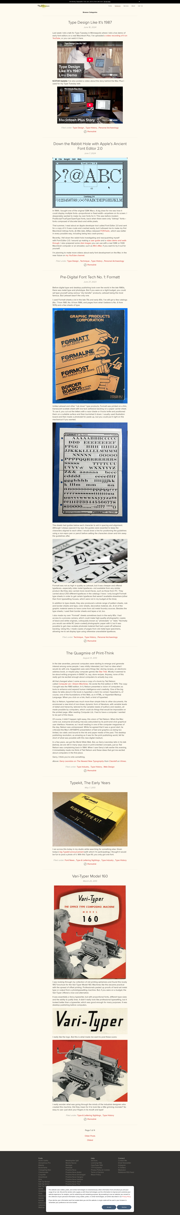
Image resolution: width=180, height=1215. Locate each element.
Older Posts (90, 1136)
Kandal (41, 1200)
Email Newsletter (124, 1163)
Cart (139, 6)
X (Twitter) (122, 1168)
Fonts (110, 6)
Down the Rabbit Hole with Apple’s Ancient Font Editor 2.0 (90, 146)
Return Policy (96, 1175)
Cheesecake (43, 1172)
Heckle (41, 1198)
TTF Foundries (96, 1168)
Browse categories (90, 12)
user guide (95, 240)
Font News (69, 860)
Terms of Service (97, 1172)
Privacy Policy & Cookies (100, 1170)
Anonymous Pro (44, 1163)
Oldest (90, 1140)
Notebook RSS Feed (126, 1172)
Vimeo (123, 761)
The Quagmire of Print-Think (90, 653)
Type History (91, 128)
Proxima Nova (71, 1170)
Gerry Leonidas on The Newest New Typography (81, 761)
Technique (84, 261)
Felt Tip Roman (44, 1182)
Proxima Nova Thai (73, 1184)
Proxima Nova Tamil (73, 1182)
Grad (40, 1193)
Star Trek (103, 671)
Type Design (78, 128)
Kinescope (42, 1203)
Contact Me (122, 1160)
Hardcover (42, 1196)
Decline (124, 1207)
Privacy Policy (126, 1196)
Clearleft (113, 761)
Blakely (41, 1165)
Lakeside (41, 1205)
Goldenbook (43, 1191)
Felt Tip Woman (44, 1186)
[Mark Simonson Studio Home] (44, 6)
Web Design (109, 767)
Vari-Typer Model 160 (90, 876)
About (133, 6)
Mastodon (122, 1170)
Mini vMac (97, 246)
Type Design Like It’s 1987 (90, 22)
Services (126, 6)
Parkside (69, 1168)
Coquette (42, 1175)
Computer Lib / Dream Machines (73, 684)
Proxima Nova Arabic (74, 1172)
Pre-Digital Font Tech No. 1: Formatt (90, 277)
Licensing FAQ (96, 1163)
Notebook (117, 6)
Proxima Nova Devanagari (76, 1175)
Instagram (122, 1165)
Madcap (41, 1207)
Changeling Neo (44, 1170)
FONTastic (105, 231)
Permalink (91, 131)
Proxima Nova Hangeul (74, 1177)
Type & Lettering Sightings (88, 860)
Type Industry (83, 767)
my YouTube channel (75, 255)
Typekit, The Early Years (90, 782)
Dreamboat (42, 1177)
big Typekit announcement (72, 852)
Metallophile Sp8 (72, 1160)
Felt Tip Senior (44, 1184)
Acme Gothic (43, 1160)
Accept (109, 1207)
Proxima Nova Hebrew (74, 1179)
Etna (40, 1179)
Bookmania (42, 1168)
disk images (85, 243)
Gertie (40, 1189)
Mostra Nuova (71, 1163)
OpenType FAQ (97, 1165)
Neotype (69, 1165)
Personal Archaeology (109, 128)
